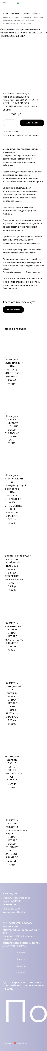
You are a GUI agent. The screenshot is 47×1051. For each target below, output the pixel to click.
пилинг (35, 135)
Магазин (15, 13)
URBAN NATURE (16, 135)
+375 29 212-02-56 (11, 909)
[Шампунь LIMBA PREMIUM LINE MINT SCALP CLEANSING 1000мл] (12, 400)
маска (28, 135)
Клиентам (21, 966)
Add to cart (32, 122)
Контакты (21, 973)
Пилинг (26, 13)
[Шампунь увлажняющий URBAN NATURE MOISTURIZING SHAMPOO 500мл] (12, 344)
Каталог (21, 959)
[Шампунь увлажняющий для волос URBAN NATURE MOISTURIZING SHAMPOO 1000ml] (12, 607)
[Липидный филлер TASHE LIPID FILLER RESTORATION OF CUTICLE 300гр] (12, 741)
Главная (21, 952)
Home (5, 13)
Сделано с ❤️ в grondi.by (15, 1043)
